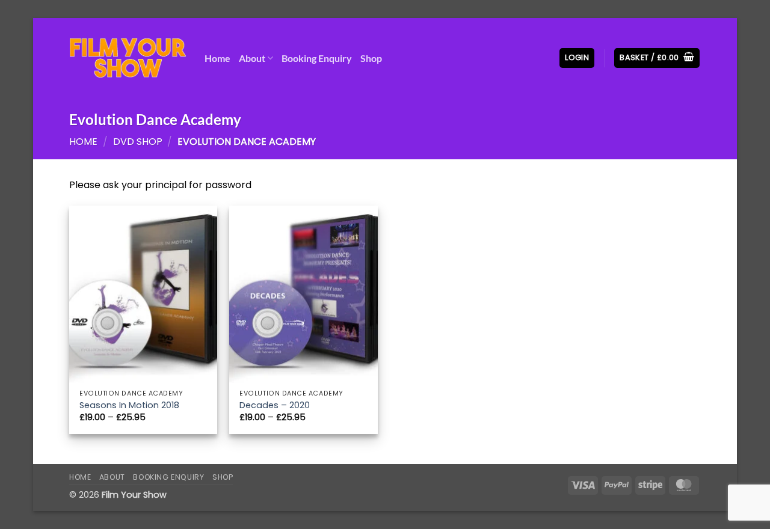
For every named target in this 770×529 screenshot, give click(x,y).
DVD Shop (137, 141)
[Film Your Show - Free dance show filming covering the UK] (127, 58)
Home (217, 58)
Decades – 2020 (274, 405)
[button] (576, 58)
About (252, 58)
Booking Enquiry (317, 58)
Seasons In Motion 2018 (129, 405)
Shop (371, 58)
